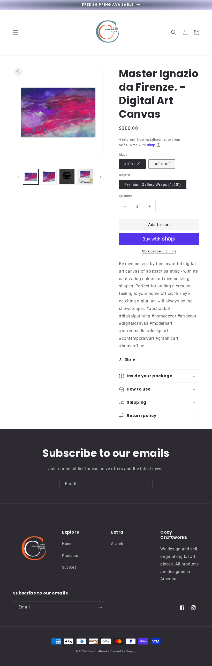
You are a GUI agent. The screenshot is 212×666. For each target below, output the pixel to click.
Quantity (125, 196)
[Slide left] (18, 176)
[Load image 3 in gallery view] (49, 177)
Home (67, 544)
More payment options (159, 251)
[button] (15, 32)
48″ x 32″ (132, 164)
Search (117, 544)
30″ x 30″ (162, 164)
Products (70, 556)
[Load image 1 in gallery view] (31, 177)
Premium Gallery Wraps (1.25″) (152, 184)
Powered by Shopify (123, 651)
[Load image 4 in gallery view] (67, 177)
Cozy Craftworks (98, 651)
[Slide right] (100, 176)
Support (69, 567)
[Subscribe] (146, 484)
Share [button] (130, 359)
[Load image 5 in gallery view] (85, 177)
